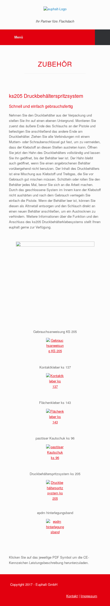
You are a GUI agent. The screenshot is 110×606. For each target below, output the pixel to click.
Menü (18, 37)
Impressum (89, 595)
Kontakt (72, 595)
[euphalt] (55, 9)
